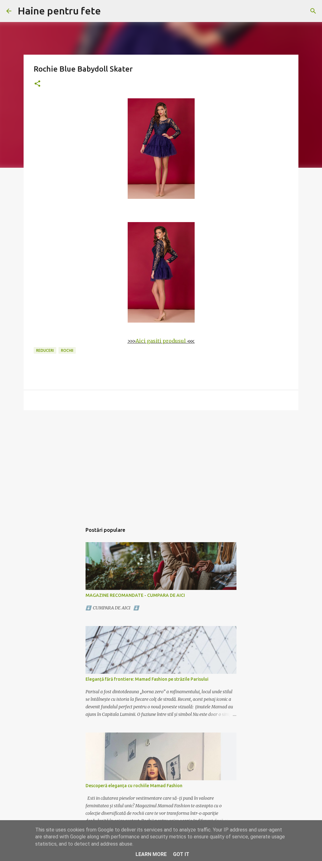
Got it (181, 854)
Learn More (151, 854)
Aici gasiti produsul (161, 341)
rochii (67, 350)
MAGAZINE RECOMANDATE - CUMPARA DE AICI (135, 595)
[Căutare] (313, 11)
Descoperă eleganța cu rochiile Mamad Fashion (134, 785)
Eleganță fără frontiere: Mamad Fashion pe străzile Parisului (147, 679)
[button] (37, 84)
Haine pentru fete (59, 10)
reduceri (45, 350)
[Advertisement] (161, 464)
